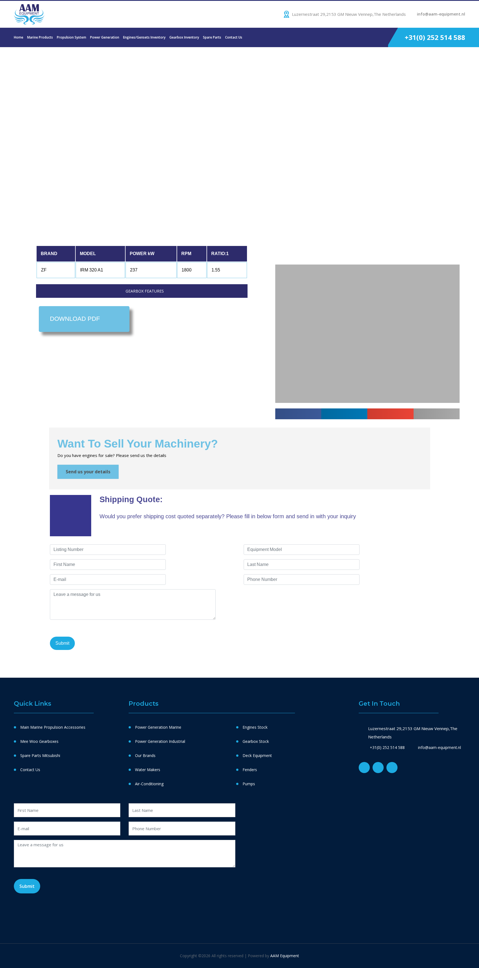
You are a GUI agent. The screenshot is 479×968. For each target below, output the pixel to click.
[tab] (142, 291)
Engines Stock (255, 727)
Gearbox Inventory (184, 37)
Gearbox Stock (256, 741)
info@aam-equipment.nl (441, 14)
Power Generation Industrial (160, 741)
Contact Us (233, 37)
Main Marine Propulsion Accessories (52, 727)
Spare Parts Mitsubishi (40, 755)
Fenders (250, 769)
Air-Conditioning (149, 783)
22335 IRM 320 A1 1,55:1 (106, 94)
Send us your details (88, 472)
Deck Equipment (257, 755)
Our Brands (145, 755)
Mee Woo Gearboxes (39, 741)
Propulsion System (71, 37)
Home (18, 37)
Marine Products (40, 37)
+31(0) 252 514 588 (435, 37)
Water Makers (147, 769)
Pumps (249, 783)
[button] (280, 209)
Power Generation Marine (158, 727)
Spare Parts (212, 37)
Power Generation (104, 37)
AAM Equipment (284, 955)
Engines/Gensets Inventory (144, 37)
